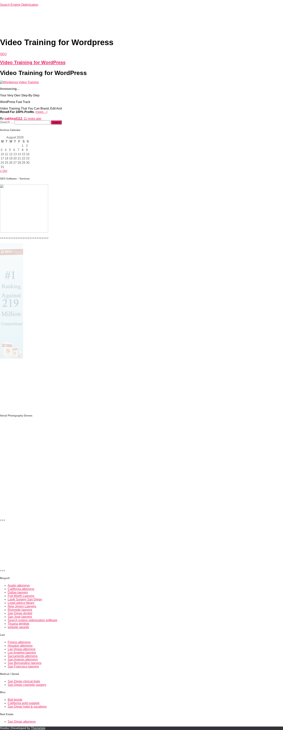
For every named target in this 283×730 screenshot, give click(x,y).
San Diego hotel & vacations (27, 706)
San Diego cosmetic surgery (27, 684)
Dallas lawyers (18, 592)
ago (32, 118)
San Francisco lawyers (23, 666)
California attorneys (21, 589)
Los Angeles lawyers (22, 652)
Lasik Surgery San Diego (25, 599)
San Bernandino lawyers (24, 663)
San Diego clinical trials (24, 681)
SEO (3, 54)
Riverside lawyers (20, 609)
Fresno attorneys (19, 642)
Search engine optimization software (32, 620)
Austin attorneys (19, 585)
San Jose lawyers (20, 616)
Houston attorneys (20, 645)
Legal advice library (21, 602)
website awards (18, 627)
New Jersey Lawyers (22, 606)
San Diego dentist (20, 613)
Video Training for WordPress (32, 62)
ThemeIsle (38, 728)
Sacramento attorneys (23, 656)
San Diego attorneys (22, 721)
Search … (7, 122)
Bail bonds (15, 699)
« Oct (3, 171)
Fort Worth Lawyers (21, 596)
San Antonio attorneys (23, 659)
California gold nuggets (23, 703)
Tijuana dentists (18, 623)
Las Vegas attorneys (21, 649)
